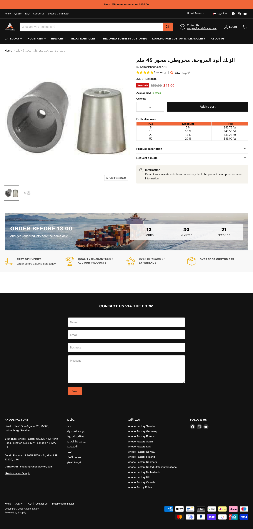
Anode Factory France (141, 436)
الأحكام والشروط (75, 436)
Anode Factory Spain (140, 441)
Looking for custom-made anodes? (178, 38)
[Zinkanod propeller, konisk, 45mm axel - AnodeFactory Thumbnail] (11, 193)
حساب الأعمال (74, 456)
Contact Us (38, 13)
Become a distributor (58, 13)
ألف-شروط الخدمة (76, 441)
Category (12, 38)
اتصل (69, 451)
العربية (220, 13)
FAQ (27, 13)
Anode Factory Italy (139, 446)
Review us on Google (17, 473)
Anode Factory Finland (141, 456)
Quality (17, 13)
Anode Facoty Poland (140, 487)
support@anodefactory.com (202, 28)
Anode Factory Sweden (142, 426)
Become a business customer (125, 38)
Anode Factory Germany (142, 431)
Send (75, 391)
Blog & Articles (83, 38)
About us (217, 38)
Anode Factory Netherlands (144, 472)
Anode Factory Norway (141, 451)
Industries (35, 38)
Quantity (141, 98)
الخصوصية (72, 446)
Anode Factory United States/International (152, 466)
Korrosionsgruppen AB (153, 66)
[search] (168, 27)
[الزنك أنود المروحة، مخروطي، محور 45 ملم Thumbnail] (27, 193)
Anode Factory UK (139, 477)
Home (8, 13)
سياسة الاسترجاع (75, 431)
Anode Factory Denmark (142, 461)
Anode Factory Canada (141, 482)
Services (57, 38)
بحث (68, 426)
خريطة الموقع (73, 461)
